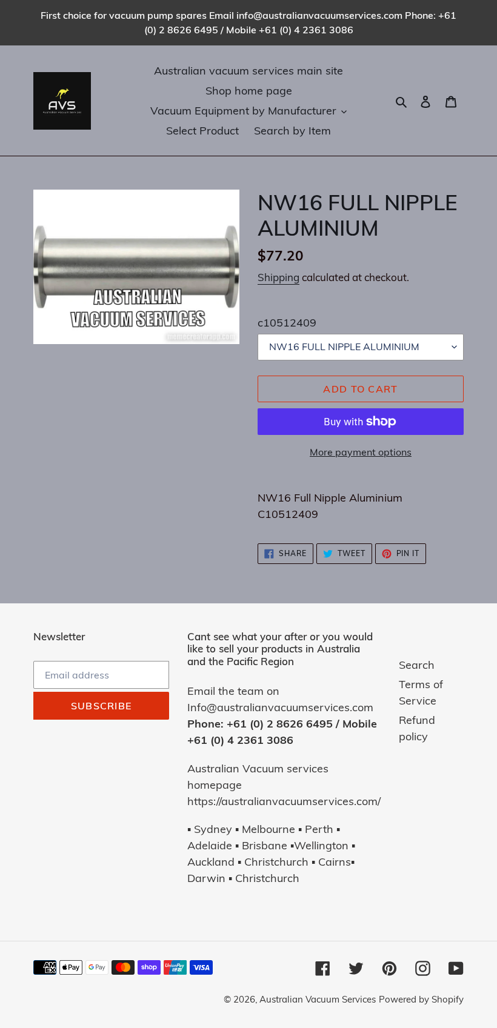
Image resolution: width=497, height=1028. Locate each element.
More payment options (361, 452)
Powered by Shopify (421, 999)
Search (417, 665)
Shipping (278, 277)
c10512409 (287, 323)
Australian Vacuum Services (317, 999)
